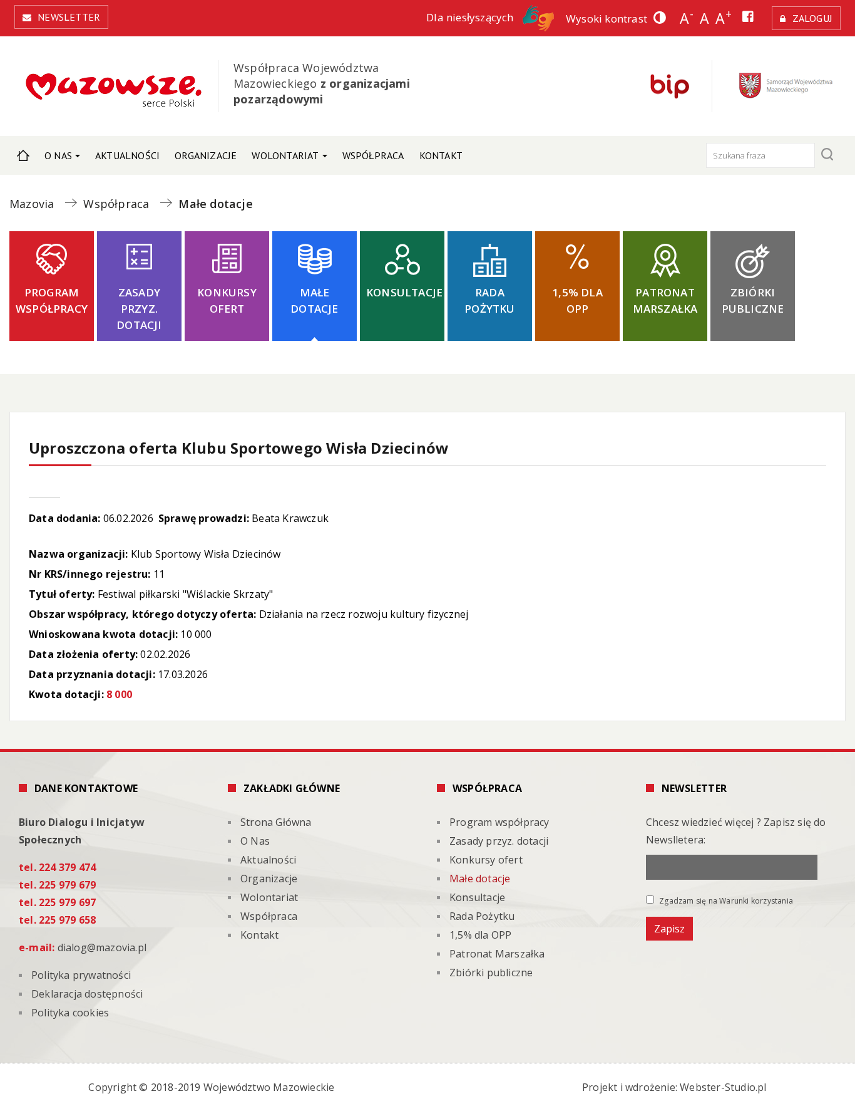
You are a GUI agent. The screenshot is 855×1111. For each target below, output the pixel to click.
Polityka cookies (70, 1013)
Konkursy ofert (227, 300)
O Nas (58, 155)
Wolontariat (285, 155)
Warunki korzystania (756, 900)
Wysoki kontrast (606, 18)
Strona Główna (23, 155)
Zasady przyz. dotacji (138, 308)
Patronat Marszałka (665, 300)
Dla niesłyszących (471, 17)
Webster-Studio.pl (723, 1087)
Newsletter (69, 17)
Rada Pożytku (489, 300)
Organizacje (206, 155)
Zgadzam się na (725, 900)
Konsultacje (404, 292)
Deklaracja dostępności (87, 994)
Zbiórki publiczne (753, 300)
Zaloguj (812, 18)
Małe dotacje (314, 300)
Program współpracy (52, 300)
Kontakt (441, 155)
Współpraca (373, 155)
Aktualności (127, 155)
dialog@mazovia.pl (102, 947)
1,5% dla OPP (577, 300)
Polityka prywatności (81, 975)
